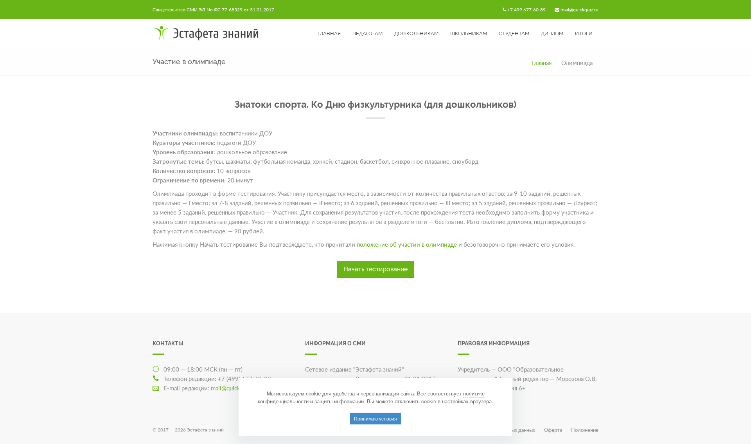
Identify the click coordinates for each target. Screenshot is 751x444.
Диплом (552, 33)
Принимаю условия (375, 418)
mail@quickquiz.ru (579, 10)
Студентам (514, 33)
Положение (584, 430)
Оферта (553, 430)
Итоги (584, 33)
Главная (329, 33)
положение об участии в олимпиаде (407, 244)
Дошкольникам (416, 33)
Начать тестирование (375, 269)
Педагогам (367, 33)
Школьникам (468, 33)
